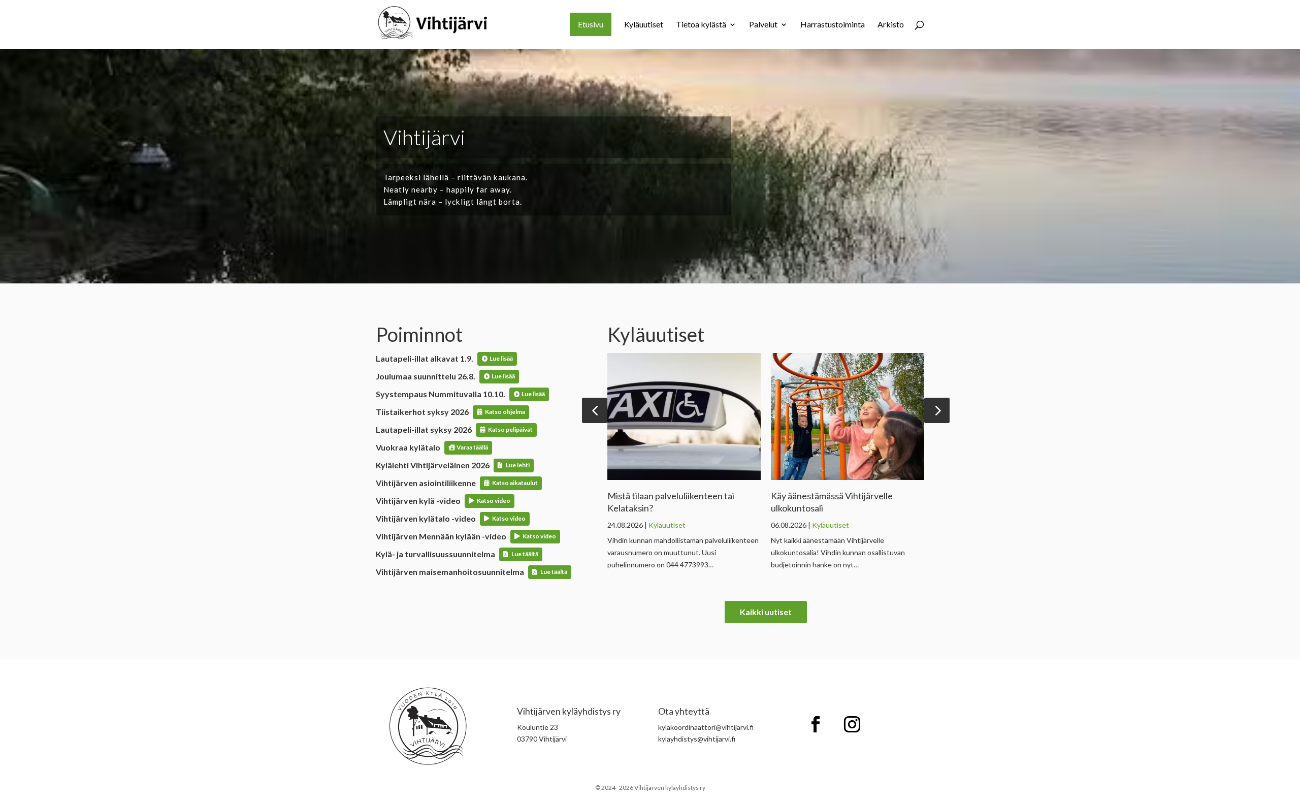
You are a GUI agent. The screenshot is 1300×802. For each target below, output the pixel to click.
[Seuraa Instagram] (852, 724)
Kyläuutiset (643, 25)
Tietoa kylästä (701, 25)
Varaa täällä (472, 447)
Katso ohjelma (505, 411)
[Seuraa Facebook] (815, 724)
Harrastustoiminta (832, 25)
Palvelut (763, 25)
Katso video (493, 500)
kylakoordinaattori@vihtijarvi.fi (706, 727)
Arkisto (891, 25)
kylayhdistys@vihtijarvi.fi (696, 738)
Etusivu (590, 24)
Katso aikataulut (515, 483)
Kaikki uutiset (766, 612)
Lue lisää (501, 358)
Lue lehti (518, 465)
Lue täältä (524, 554)
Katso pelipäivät (510, 429)
